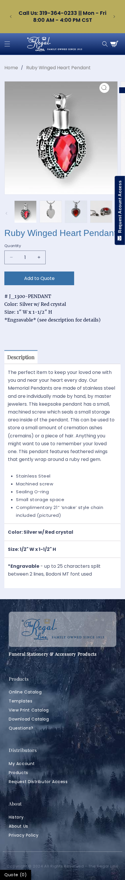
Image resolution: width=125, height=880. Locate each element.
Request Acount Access (119, 208)
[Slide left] (6, 213)
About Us (18, 826)
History (16, 817)
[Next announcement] (114, 16)
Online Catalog (25, 692)
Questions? (21, 728)
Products (18, 773)
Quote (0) (15, 875)
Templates (20, 701)
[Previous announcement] (10, 16)
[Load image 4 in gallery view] (101, 212)
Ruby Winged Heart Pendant (58, 67)
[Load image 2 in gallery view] (51, 212)
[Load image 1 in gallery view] (25, 212)
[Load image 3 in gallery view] (76, 212)
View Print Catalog (29, 710)
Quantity (12, 246)
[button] (7, 44)
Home (11, 67)
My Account (22, 764)
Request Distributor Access (38, 782)
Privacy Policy (23, 835)
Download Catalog (29, 719)
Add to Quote (39, 278)
